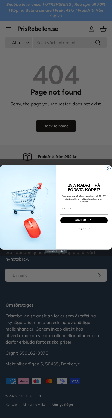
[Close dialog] (109, 168)
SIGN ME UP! (84, 220)
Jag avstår (84, 229)
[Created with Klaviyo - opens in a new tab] (56, 251)
